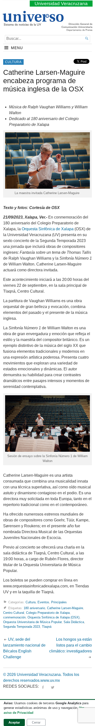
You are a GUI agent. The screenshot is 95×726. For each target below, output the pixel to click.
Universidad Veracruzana (61, 3)
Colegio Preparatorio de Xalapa (48, 613)
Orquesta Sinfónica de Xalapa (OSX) (53, 617)
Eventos (43, 602)
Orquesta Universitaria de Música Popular (32, 622)
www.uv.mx (50, 680)
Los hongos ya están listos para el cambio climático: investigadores (70, 645)
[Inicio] (33, 23)
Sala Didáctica (74, 622)
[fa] (43, 686)
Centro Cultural (13, 613)
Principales (59, 602)
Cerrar (36, 722)
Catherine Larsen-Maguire (65, 608)
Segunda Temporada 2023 (21, 626)
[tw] (52, 686)
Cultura (13, 62)
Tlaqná (46, 626)
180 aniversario (34, 608)
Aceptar (14, 722)
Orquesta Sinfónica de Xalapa (48, 229)
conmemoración (14, 617)
